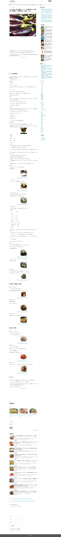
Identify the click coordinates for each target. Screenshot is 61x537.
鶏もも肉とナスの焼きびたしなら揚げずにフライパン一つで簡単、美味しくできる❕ (33, 415)
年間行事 (42, 119)
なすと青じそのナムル (13, 299)
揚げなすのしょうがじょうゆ (15, 179)
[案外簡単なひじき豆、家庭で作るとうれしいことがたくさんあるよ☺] (12, 493)
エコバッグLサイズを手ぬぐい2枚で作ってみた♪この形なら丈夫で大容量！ (48, 56)
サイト (11, 522)
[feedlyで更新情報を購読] (49, 1)
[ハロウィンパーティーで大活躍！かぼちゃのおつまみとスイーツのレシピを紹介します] (12, 444)
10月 (42, 83)
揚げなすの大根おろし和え (15, 192)
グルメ (42, 106)
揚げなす (11, 165)
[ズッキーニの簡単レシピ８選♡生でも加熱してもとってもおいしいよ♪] (12, 462)
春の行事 (42, 122)
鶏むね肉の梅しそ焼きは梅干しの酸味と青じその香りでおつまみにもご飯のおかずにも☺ (46, 18)
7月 (42, 86)
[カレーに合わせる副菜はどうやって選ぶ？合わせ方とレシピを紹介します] (12, 437)
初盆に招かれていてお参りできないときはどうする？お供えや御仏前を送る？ (48, 41)
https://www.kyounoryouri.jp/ (24, 190)
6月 (42, 87)
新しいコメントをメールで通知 (15, 528)
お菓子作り (42, 104)
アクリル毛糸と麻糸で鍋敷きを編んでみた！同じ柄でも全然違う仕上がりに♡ (48, 34)
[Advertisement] (24, 43)
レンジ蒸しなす (12, 313)
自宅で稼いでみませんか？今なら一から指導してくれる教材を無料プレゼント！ (27, 4)
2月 (42, 90)
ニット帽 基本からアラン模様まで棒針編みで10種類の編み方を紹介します (48, 44)
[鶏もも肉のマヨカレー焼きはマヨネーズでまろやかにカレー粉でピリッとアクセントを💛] (12, 456)
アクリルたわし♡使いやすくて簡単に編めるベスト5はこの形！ (48, 27)
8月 (42, 85)
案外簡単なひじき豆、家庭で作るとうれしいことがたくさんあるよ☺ (25, 491)
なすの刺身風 (12, 269)
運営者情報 (40, 4)
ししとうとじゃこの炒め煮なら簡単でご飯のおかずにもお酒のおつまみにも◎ (46, 12)
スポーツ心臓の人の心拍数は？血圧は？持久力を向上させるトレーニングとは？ (48, 37)
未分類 (42, 123)
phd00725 (35, 430)
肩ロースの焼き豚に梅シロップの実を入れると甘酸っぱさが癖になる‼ (48, 59)
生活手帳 (12, 1)
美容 (41, 129)
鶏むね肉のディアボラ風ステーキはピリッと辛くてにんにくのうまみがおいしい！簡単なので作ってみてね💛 (46, 15)
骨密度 (42, 132)
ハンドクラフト (43, 109)
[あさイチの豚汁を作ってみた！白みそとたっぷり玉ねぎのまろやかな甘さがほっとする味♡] (12, 450)
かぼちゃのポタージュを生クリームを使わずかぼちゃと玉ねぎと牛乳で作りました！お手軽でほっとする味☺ (46, 10)
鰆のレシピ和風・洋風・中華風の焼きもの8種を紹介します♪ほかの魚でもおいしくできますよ (23, 415)
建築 (41, 120)
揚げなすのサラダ (13, 362)
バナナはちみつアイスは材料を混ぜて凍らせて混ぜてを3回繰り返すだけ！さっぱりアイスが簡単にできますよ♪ (47, 21)
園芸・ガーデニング (44, 115)
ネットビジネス (43, 108)
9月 (42, 84)
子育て (42, 117)
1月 (42, 91)
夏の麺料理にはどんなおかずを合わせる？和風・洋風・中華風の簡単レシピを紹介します (14, 415)
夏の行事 (42, 116)
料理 (41, 121)
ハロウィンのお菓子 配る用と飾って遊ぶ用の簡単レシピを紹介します (21, 498)
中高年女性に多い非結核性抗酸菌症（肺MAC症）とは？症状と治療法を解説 (46, 72)
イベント (42, 105)
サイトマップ (15, 4)
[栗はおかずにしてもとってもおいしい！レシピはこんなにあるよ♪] (12, 469)
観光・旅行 (42, 130)
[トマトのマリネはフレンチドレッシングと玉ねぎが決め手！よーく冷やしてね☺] (12, 474)
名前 (10, 516)
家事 (41, 118)
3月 (42, 89)
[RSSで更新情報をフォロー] (50, 1)
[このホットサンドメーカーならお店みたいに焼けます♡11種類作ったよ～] (12, 480)
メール (11, 519)
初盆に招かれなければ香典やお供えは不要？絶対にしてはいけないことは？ (48, 30)
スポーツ (42, 107)
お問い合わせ (10, 4)
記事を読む (15, 440)
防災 (41, 131)
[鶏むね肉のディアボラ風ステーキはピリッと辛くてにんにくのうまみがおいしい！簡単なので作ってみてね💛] (12, 487)
